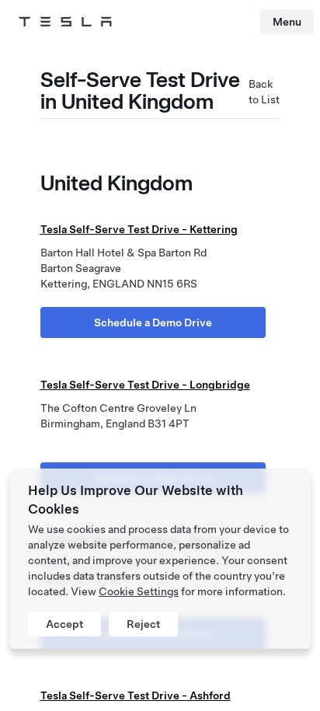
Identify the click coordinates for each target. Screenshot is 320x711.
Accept (64, 624)
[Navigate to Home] (65, 21)
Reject (143, 624)
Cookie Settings (139, 591)
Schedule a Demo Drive (153, 322)
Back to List (264, 92)
